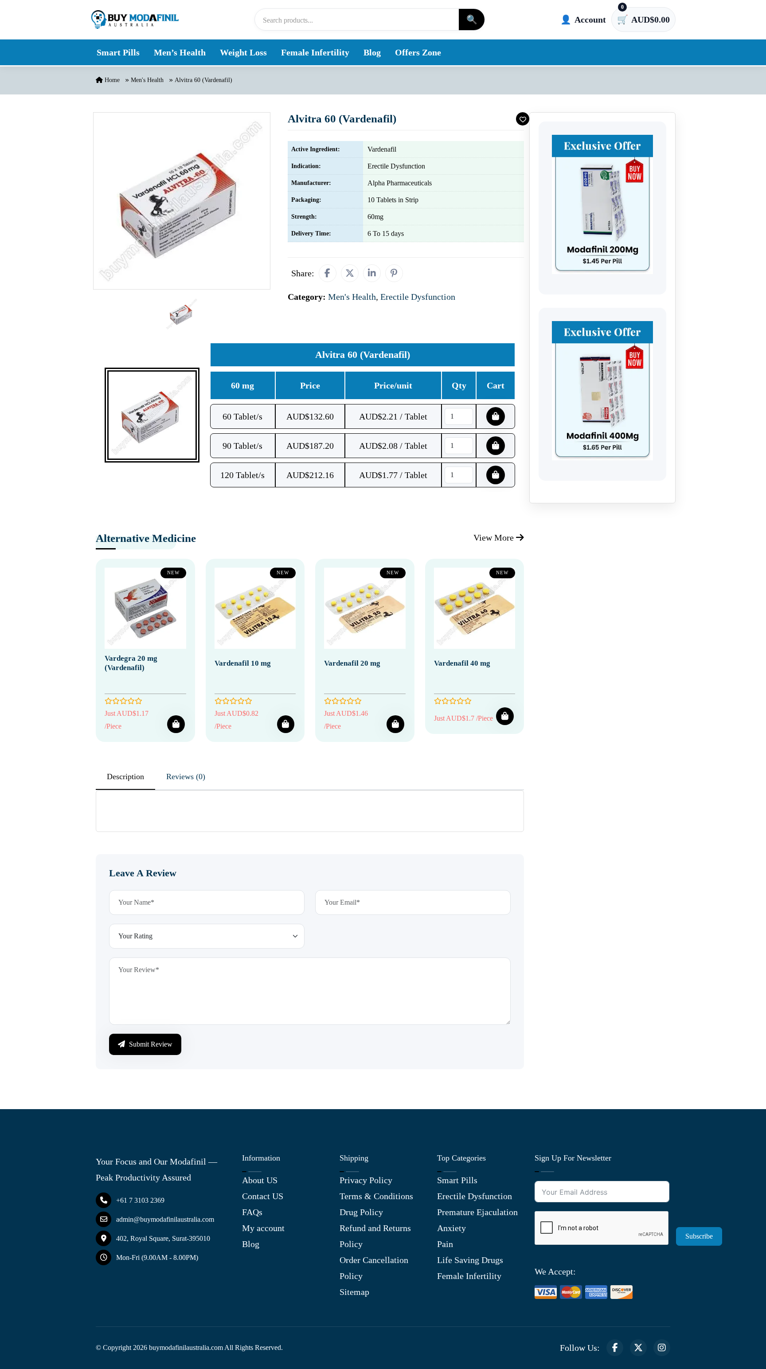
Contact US (262, 1196)
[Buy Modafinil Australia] (134, 19)
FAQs (252, 1212)
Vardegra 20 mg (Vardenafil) (131, 662)
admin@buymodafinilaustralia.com (165, 1219)
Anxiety (451, 1228)
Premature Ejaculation (477, 1212)
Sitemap (354, 1292)
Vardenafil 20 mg (352, 663)
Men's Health (147, 80)
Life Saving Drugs (470, 1260)
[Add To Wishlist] (522, 119)
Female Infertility (315, 52)
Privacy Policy (366, 1180)
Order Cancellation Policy (374, 1268)
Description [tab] (125, 776)
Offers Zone (418, 52)
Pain (445, 1244)
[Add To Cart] (175, 724)
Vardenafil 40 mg (462, 663)
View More (494, 537)
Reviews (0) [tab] (185, 776)
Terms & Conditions (376, 1196)
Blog (372, 52)
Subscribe (699, 1236)
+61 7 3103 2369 (140, 1200)
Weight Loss (243, 52)
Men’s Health (180, 52)
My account (263, 1228)
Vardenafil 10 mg (243, 663)
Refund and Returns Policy (375, 1236)
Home (111, 80)
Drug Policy (361, 1212)
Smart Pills (118, 52)
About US (259, 1180)
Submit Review (149, 1044)
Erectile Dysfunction (474, 1196)
